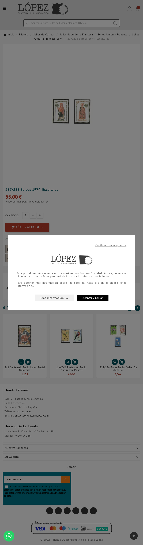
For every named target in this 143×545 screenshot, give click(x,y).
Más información (54, 297)
